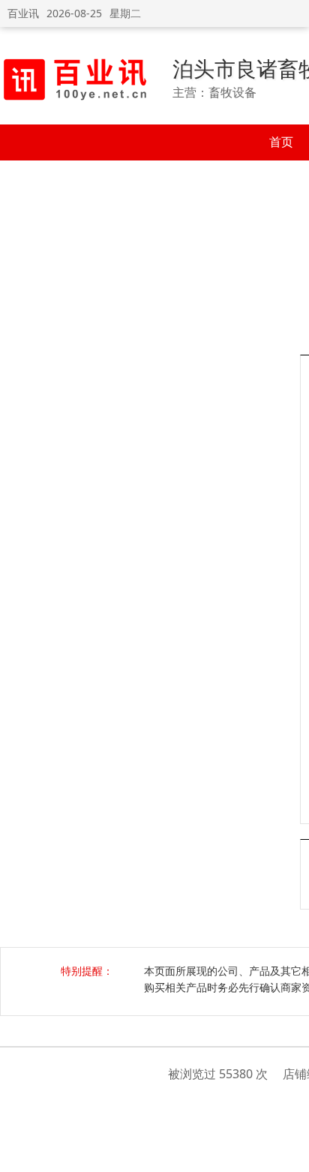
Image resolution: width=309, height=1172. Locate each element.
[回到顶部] (289, 1152)
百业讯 (23, 13)
